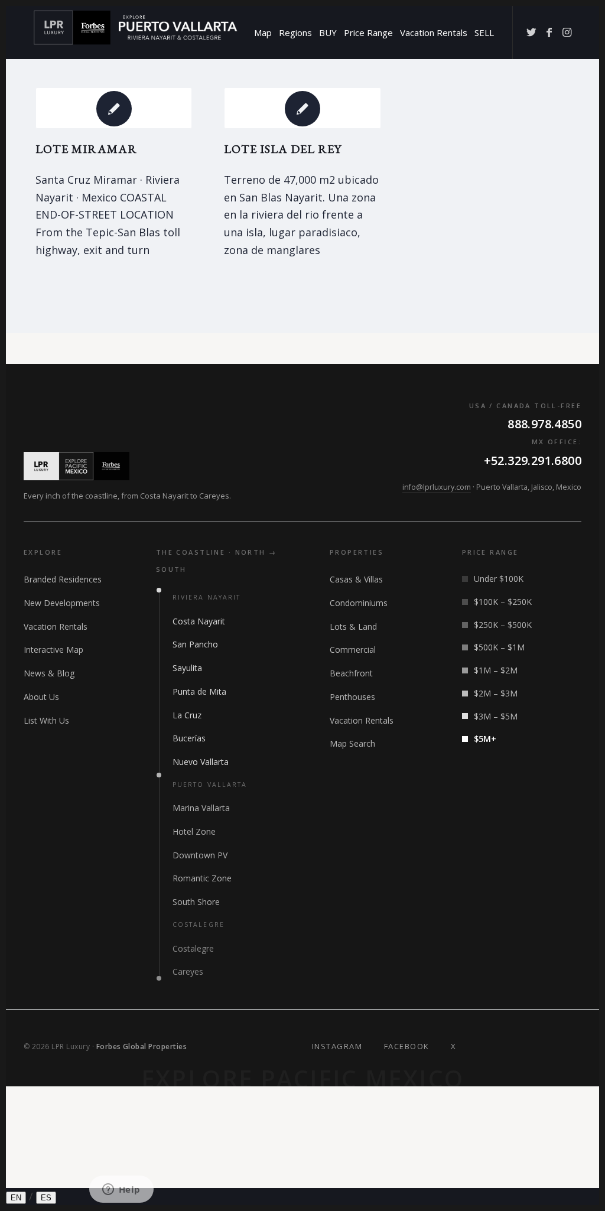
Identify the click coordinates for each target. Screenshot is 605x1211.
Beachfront (351, 673)
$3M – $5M (496, 716)
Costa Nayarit (199, 621)
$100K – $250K (503, 601)
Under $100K (498, 578)
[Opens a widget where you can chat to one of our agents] (83, 1190)
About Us (41, 696)
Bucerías (189, 738)
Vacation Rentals (55, 626)
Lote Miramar (86, 149)
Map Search (352, 743)
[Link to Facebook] (549, 32)
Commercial (353, 649)
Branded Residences (63, 579)
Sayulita (187, 667)
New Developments (62, 602)
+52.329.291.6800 (532, 460)
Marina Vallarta (201, 807)
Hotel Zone (194, 831)
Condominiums (359, 602)
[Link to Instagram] (566, 32)
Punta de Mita (199, 691)
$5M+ (485, 738)
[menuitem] (263, 32)
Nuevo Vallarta (201, 761)
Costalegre (193, 948)
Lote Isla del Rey (282, 149)
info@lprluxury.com (436, 487)
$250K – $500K (503, 624)
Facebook (407, 1046)
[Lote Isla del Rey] (302, 108)
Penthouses (352, 696)
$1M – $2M (496, 670)
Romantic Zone (202, 878)
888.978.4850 (544, 424)
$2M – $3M (496, 693)
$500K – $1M (499, 647)
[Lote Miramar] (113, 108)
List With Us (46, 720)
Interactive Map (53, 649)
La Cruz (187, 715)
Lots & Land (353, 626)
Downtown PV (200, 855)
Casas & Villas (356, 579)
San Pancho (195, 644)
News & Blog (49, 673)
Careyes (188, 971)
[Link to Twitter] (531, 32)
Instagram (337, 1046)
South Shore (196, 901)
